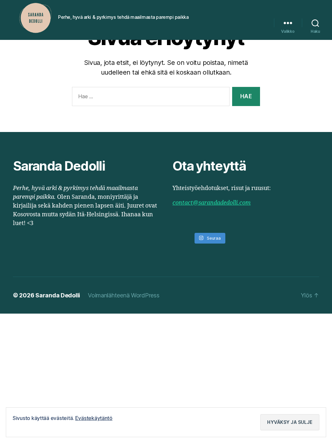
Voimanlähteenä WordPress (124, 295)
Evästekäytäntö (94, 418)
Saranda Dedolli (57, 295)
